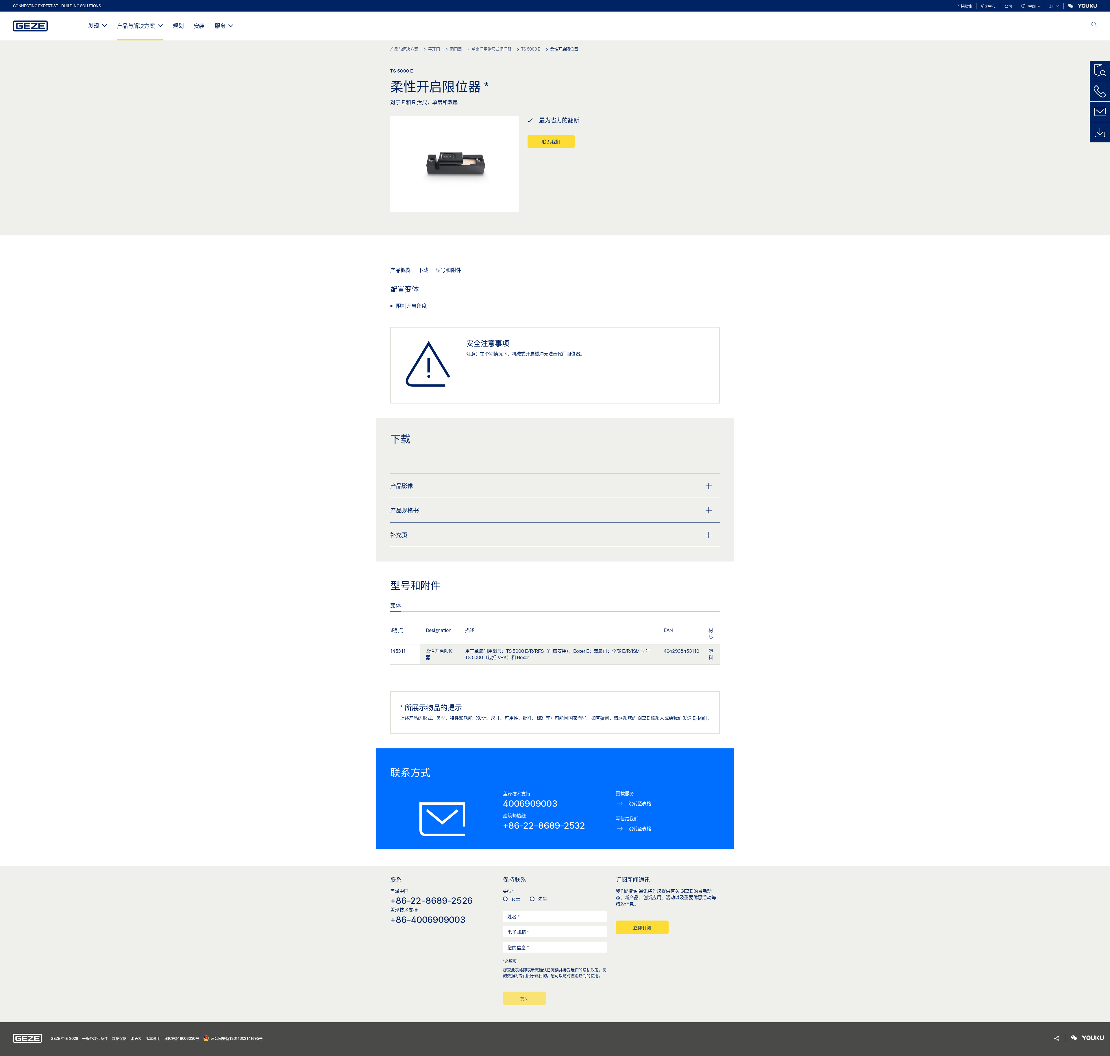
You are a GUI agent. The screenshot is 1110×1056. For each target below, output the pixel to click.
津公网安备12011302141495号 (236, 1038)
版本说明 (153, 1038)
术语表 (136, 1038)
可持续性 (964, 6)
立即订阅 (642, 927)
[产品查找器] (1100, 71)
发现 (93, 26)
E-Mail (700, 718)
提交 (524, 998)
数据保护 (119, 1038)
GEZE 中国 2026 (64, 1038)
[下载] (1100, 132)
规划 (178, 26)
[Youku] (1087, 5)
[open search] (1094, 25)
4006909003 (530, 803)
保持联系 (514, 879)
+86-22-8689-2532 (544, 825)
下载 (423, 270)
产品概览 (400, 270)
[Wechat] (1071, 5)
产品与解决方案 (136, 26)
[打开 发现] (104, 25)
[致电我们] (1100, 91)
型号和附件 (448, 270)
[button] (1030, 6)
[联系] (1100, 112)
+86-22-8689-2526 (431, 900)
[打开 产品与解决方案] (160, 25)
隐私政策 (590, 969)
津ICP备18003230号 (181, 1038)
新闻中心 (988, 6)
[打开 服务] (230, 25)
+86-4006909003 (428, 919)
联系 (396, 879)
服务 (220, 26)
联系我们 (551, 141)
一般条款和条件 (95, 1038)
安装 (199, 26)
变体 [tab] (395, 605)
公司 (1008, 6)
